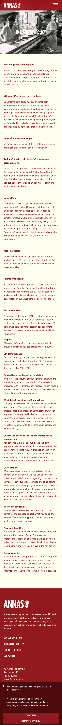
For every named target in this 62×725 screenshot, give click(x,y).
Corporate (9, 656)
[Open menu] (55, 5)
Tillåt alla (31, 715)
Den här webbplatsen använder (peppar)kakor (28, 686)
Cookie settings (12, 650)
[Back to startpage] (12, 5)
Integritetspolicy (14, 644)
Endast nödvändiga (31, 721)
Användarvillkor (13, 638)
